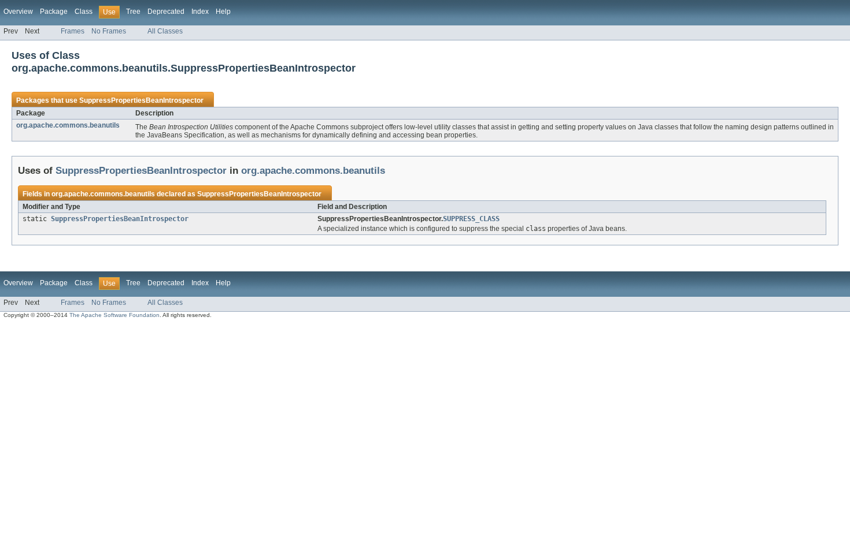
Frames (72, 31)
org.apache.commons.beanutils (68, 125)
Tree (133, 12)
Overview (18, 12)
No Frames (108, 31)
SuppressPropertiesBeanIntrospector (141, 100)
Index (200, 12)
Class (84, 12)
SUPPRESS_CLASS (471, 219)
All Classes (165, 31)
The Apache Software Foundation (114, 315)
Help (223, 12)
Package (54, 12)
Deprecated (165, 12)
